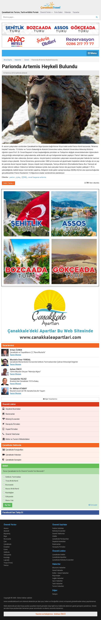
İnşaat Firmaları (12, 429)
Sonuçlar (93, 505)
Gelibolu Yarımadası (13, 477)
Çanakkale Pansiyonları (60, 539)
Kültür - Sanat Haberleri (60, 573)
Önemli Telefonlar (13, 434)
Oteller (54, 536)
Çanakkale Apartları (59, 557)
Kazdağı (6, 557)
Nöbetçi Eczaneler (13, 419)
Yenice (6, 565)
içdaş (18, 177)
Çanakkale (7, 544)
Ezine (6, 549)
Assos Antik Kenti (12, 489)
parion (12, 177)
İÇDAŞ (24, 177)
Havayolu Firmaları (13, 424)
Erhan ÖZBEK (16, 350)
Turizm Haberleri (58, 586)
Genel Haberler (57, 570)
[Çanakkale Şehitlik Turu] (50, 28)
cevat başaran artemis (37, 177)
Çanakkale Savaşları (13, 460)
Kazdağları (9, 493)
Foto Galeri (58, 12)
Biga (5, 536)
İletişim (55, 594)
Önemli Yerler (45, 12)
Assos (6, 528)
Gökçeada (9, 497)
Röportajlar (56, 576)
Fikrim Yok (9, 500)
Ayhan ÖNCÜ (16, 369)
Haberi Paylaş (8, 183)
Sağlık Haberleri (57, 578)
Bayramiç (7, 533)
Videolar (67, 12)
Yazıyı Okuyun (15, 355)
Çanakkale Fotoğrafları (14, 450)
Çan (5, 541)
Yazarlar (76, 12)
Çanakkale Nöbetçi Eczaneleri (63, 560)
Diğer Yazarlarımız (50, 399)
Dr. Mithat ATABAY (18, 388)
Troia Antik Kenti (11, 481)
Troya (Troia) (8, 563)
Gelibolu (7, 552)
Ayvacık (6, 531)
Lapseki (6, 560)
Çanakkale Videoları (13, 455)
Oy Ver (8, 505)
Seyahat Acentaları (13, 409)
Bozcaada (9, 485)
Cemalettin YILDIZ (18, 379)
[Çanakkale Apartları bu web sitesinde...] (50, 315)
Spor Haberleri (57, 581)
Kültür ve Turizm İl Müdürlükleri (18, 439)
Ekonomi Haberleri (58, 568)
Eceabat (6, 547)
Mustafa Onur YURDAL (20, 359)
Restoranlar (10, 414)
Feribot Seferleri (58, 528)
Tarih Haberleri (57, 583)
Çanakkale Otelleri (58, 555)
